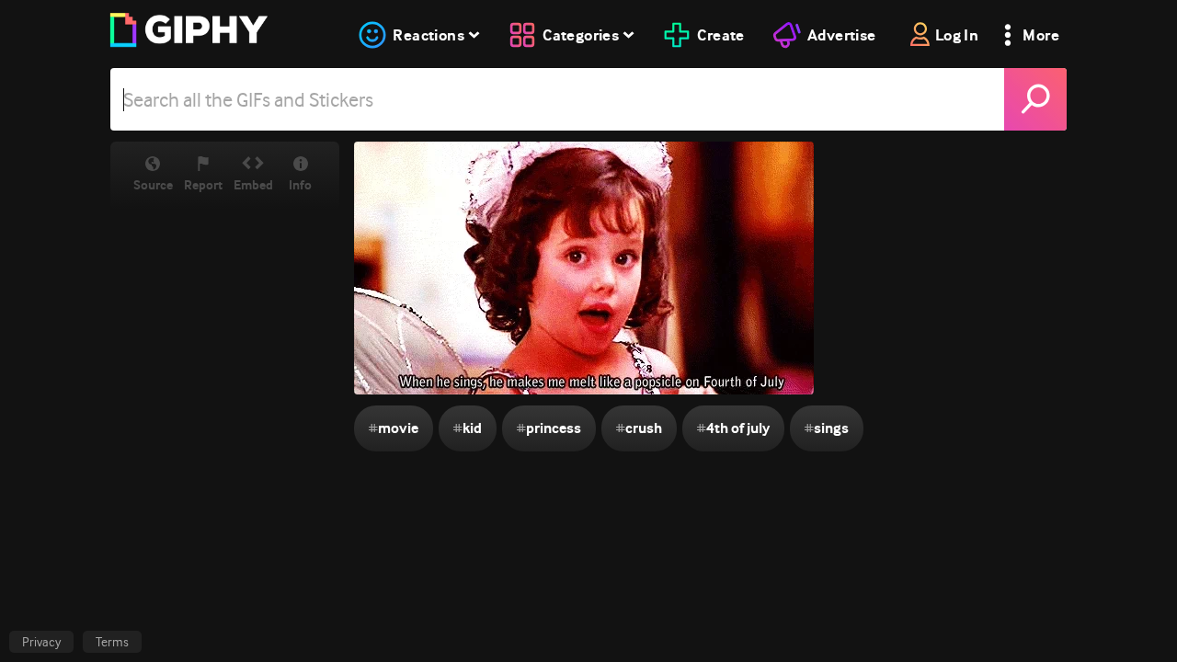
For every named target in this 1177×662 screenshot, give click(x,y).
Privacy (41, 641)
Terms (112, 641)
